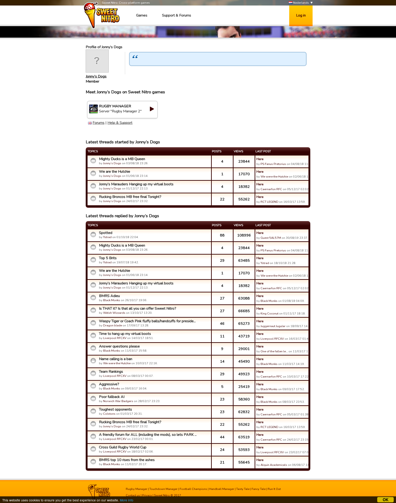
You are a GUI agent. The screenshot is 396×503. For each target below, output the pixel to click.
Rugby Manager (136, 489)
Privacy (147, 495)
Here (260, 159)
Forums (98, 122)
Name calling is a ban (115, 359)
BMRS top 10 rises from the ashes (127, 459)
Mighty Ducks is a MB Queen (122, 159)
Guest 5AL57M (271, 238)
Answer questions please (119, 346)
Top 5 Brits (108, 258)
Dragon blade (112, 325)
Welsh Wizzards (114, 313)
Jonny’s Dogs (96, 76)
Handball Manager (221, 489)
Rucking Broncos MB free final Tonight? (130, 196)
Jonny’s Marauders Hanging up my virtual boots (136, 184)
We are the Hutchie (114, 171)
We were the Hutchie (274, 177)
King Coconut (269, 313)
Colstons (109, 414)
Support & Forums (176, 15)
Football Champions (193, 489)
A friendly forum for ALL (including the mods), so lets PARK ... (148, 434)
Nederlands (300, 3)
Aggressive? (109, 384)
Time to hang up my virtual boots (125, 333)
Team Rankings (111, 371)
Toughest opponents (115, 409)
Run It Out (274, 489)
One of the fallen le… (274, 351)
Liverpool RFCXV (114, 338)
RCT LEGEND (269, 202)
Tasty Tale (243, 489)
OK (385, 499)
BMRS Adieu (109, 295)
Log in (301, 15)
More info (126, 500)
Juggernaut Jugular (273, 326)
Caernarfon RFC (271, 189)
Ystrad (107, 237)
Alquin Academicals (274, 465)
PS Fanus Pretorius (273, 164)
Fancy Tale (259, 489)
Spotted (105, 232)
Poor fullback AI (111, 396)
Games (141, 15)
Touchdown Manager (163, 489)
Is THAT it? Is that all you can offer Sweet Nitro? (137, 308)
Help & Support (119, 122)
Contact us (133, 495)
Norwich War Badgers (118, 401)
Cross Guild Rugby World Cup (122, 447)
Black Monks (111, 300)
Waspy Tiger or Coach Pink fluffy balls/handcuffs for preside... (147, 321)
